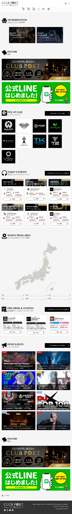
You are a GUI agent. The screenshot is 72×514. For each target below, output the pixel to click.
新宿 (3, 295)
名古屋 (37, 278)
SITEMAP (59, 504)
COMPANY (64, 504)
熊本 (19, 286)
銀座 (3, 298)
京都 (30, 275)
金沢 (34, 273)
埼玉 (42, 274)
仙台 (49, 267)
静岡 (42, 279)
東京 (43, 276)
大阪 (33, 279)
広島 (23, 278)
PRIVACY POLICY (41, 504)
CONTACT (56, 506)
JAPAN (7, 495)
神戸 (30, 277)
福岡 (19, 282)
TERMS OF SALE (64, 506)
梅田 (50, 298)
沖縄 (52, 289)
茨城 (47, 272)
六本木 (26, 295)
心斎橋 (26, 298)
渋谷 (50, 295)
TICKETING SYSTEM (50, 504)
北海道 (53, 248)
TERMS (34, 504)
